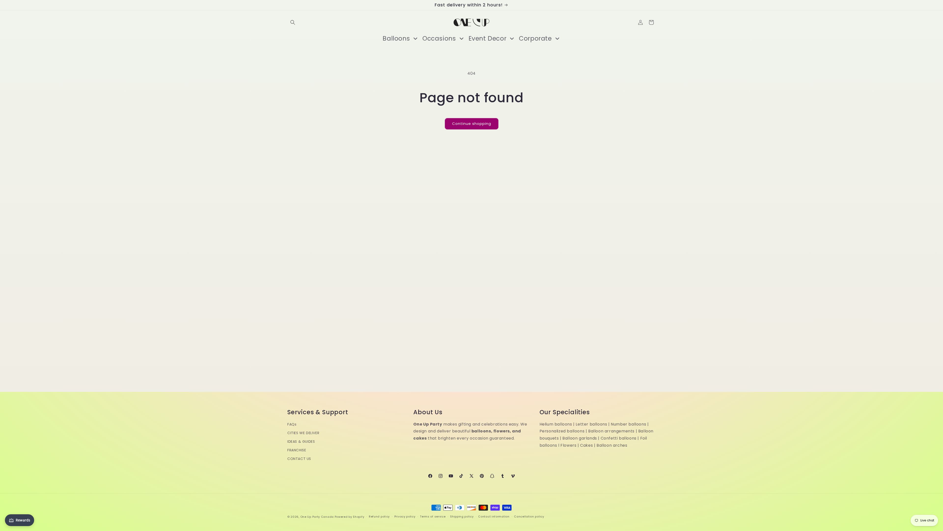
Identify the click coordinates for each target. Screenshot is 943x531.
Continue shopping (471, 123)
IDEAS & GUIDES (301, 441)
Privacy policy (405, 516)
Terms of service (432, 516)
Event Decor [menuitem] (488, 38)
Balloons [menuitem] (396, 38)
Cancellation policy (529, 516)
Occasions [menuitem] (439, 38)
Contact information (493, 516)
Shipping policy (462, 516)
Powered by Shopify (349, 517)
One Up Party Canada (317, 517)
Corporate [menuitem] (535, 38)
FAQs (291, 424)
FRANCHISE (296, 450)
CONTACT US (299, 458)
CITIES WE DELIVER (303, 432)
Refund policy (379, 516)
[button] (292, 22)
